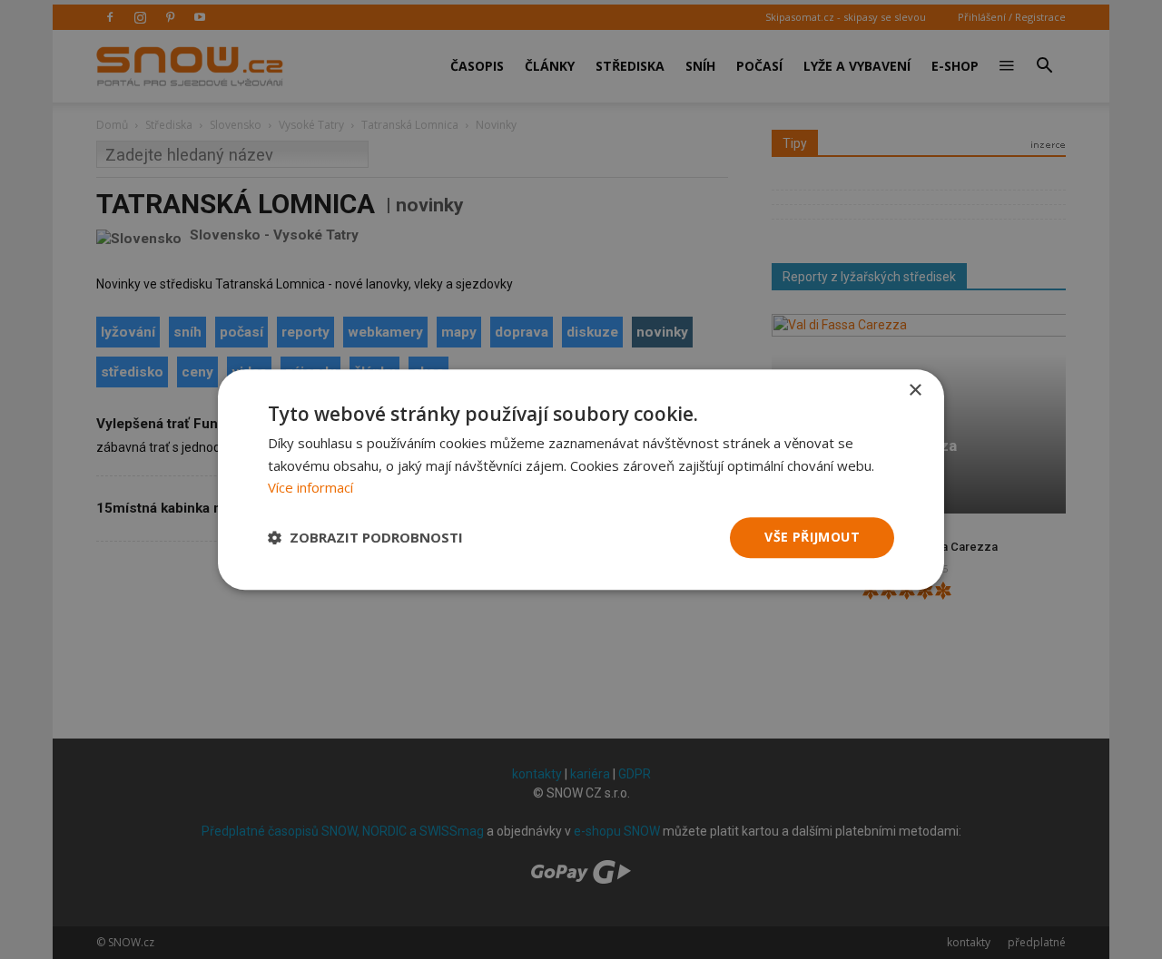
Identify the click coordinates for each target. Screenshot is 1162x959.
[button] (365, 538)
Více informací (310, 488)
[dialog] (581, 479)
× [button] (914, 390)
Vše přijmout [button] (812, 536)
